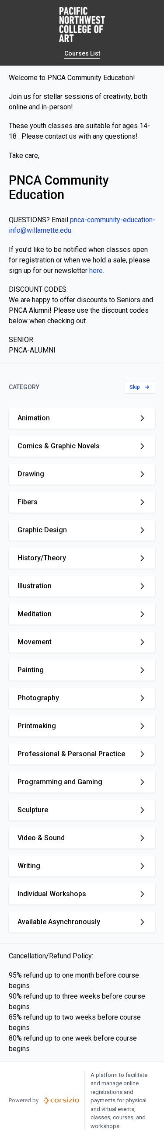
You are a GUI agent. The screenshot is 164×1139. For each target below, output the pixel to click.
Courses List (82, 53)
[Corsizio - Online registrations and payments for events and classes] (61, 1100)
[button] (140, 387)
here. (96, 270)
